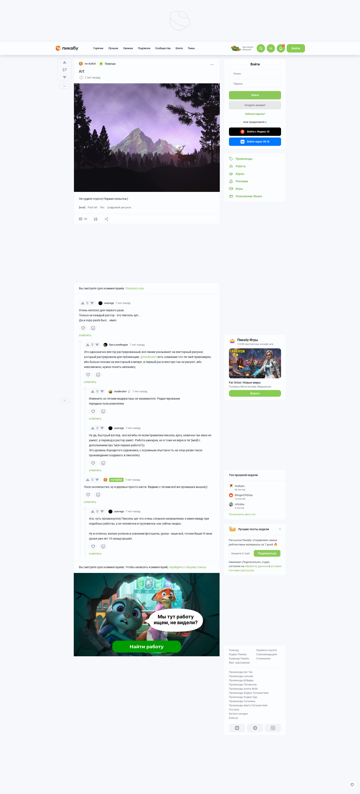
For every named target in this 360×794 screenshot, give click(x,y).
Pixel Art (92, 207)
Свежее (128, 48)
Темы (191, 48)
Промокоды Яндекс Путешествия (249, 692)
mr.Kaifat (90, 63)
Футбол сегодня (238, 713)
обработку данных (256, 566)
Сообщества (163, 48)
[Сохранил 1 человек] (95, 219)
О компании (263, 658)
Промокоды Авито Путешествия (248, 705)
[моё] (82, 207)
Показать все (134, 288)
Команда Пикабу (239, 658)
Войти (296, 48)
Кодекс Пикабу (238, 654)
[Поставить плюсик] (64, 62)
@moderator (148, 357)
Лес (102, 207)
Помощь (234, 650)
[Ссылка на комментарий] (138, 303)
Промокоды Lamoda (241, 676)
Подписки (144, 48)
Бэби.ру (233, 717)
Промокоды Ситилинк (242, 701)
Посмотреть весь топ (242, 514)
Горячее (98, 48)
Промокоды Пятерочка (243, 684)
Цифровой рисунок (119, 207)
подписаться (267, 553)
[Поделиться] (106, 219)
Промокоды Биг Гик (240, 672)
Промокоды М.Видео (241, 680)
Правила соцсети (266, 650)
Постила (234, 709)
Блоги (179, 48)
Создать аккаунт (255, 105)
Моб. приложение (239, 662)
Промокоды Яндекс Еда (243, 697)
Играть (255, 393)
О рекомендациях (266, 654)
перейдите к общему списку (187, 567)
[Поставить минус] (64, 77)
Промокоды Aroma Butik (243, 688)
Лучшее (113, 48)
